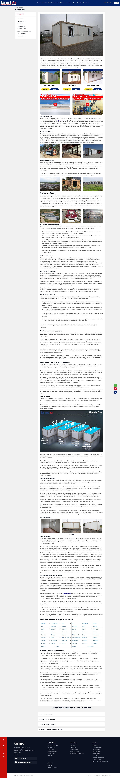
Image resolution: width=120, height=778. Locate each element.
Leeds (57, 646)
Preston (95, 632)
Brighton (95, 637)
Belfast (53, 643)
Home (38, 2)
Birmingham (54, 623)
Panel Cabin (20, 23)
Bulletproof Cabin (21, 28)
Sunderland (54, 640)
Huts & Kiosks (61, 2)
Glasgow (43, 646)
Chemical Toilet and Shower (24, 31)
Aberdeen (43, 623)
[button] (69, 534)
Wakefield (95, 640)
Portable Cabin (20, 19)
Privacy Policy (89, 775)
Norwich (74, 632)
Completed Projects (52, 767)
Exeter (42, 632)
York (83, 634)
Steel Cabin (50, 755)
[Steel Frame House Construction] (87, 114)
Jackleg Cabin (51, 749)
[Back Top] (3, 739)
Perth (42, 626)
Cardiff (63, 643)
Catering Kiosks (96, 751)
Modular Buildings (21, 33)
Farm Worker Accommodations (100, 761)
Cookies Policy (97, 775)
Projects (74, 2)
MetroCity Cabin (21, 26)
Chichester (85, 623)
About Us (44, 2)
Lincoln (43, 629)
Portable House (51, 753)
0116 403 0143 (107, 2)
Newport (43, 634)
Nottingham (75, 640)
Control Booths (96, 753)
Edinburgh (74, 643)
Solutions (68, 2)
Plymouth (84, 637)
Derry (83, 629)
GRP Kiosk (72, 745)
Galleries (79, 2)
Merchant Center (21, 36)
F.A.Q (103, 775)
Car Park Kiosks (96, 749)
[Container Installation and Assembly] (55, 114)
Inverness (74, 626)
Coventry (84, 640)
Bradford (84, 643)
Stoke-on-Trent (65, 637)
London (74, 646)
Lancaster (85, 632)
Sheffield (95, 643)
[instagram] (3, 749)
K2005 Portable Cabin (93, 85)
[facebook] (3, 745)
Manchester (91, 646)
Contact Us (86, 2)
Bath (83, 626)
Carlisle (74, 629)
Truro (63, 623)
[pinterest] (3, 756)
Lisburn (53, 632)
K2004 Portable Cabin (71, 85)
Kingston (43, 640)
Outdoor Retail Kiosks (98, 747)
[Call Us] (115, 388)
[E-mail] (115, 392)
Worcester (64, 629)
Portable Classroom (52, 751)
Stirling (94, 623)
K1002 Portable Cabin (49, 85)
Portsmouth (96, 634)
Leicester (43, 643)
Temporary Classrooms (98, 757)
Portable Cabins (52, 2)
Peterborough (75, 634)
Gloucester (64, 632)
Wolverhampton (76, 637)
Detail (54, 89)
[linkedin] (3, 753)
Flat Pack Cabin (51, 747)
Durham (53, 629)
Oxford (53, 634)
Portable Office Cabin (53, 745)
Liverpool (53, 626)
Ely (72, 623)
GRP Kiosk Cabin (21, 21)
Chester (95, 626)
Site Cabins (95, 755)
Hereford (64, 626)
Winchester (96, 629)
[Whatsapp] (115, 385)
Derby (52, 637)
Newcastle (64, 640)
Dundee (64, 634)
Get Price (45, 89)
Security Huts (96, 745)
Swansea (43, 637)
